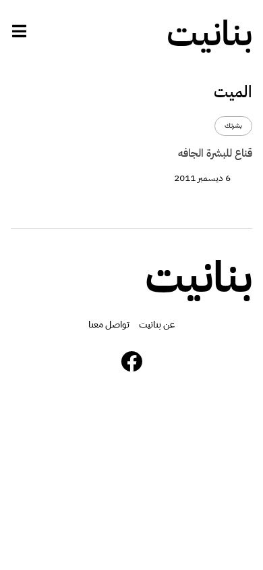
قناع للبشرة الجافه (215, 153)
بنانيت (209, 33)
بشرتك (233, 126)
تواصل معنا (108, 324)
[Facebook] (131, 361)
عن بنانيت (157, 324)
